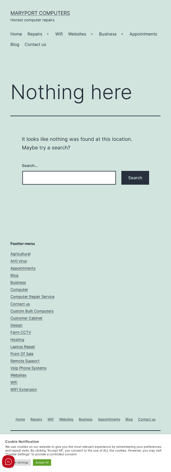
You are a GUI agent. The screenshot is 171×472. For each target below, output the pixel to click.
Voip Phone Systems (28, 368)
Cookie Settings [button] (18, 462)
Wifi (59, 34)
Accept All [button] (42, 462)
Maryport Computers (40, 13)
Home (16, 34)
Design (16, 325)
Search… (30, 165)
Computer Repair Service (32, 296)
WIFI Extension (23, 389)
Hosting (17, 339)
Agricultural (20, 254)
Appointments (143, 34)
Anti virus (18, 261)
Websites (77, 34)
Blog (14, 44)
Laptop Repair (22, 347)
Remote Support (25, 361)
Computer (19, 289)
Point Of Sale (21, 354)
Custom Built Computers (32, 311)
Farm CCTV (20, 332)
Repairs (35, 34)
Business (108, 34)
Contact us (35, 44)
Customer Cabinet (26, 318)
